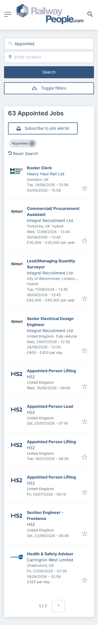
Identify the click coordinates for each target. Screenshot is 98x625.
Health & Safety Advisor (50, 553)
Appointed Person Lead (50, 406)
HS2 (31, 376)
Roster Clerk (39, 167)
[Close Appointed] (32, 143)
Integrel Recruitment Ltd (50, 220)
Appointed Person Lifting (51, 370)
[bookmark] (84, 188)
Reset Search (25, 153)
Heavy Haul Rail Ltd (45, 173)
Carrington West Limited (50, 559)
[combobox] (49, 44)
